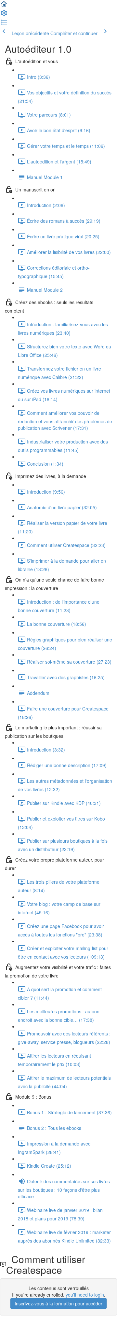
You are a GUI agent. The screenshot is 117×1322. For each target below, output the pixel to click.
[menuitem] (4, 15)
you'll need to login (85, 1294)
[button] (4, 6)
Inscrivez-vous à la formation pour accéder (58, 1303)
